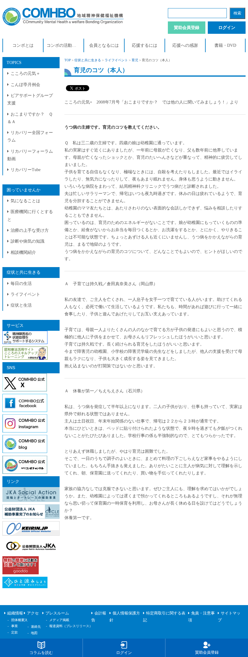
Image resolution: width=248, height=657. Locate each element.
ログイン (226, 27)
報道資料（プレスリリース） (71, 626)
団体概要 (17, 620)
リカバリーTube (26, 169)
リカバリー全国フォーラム (30, 136)
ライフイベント (25, 294)
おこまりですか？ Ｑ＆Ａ (30, 118)
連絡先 (36, 626)
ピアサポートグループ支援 (30, 99)
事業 (14, 626)
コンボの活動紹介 (63, 45)
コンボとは (23, 45)
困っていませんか (24, 190)
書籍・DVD (225, 45)
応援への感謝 (185, 45)
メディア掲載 (59, 620)
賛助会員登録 (186, 27)
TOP (67, 60)
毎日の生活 (21, 283)
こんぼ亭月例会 (25, 84)
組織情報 (15, 613)
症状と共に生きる (24, 272)
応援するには (144, 45)
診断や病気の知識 (27, 241)
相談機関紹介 (23, 252)
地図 (34, 633)
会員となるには (104, 45)
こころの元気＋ (25, 73)
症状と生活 (21, 305)
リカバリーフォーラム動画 (30, 155)
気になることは (25, 201)
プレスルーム (57, 613)
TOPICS (14, 62)
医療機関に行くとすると (30, 215)
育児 (135, 60)
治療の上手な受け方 (30, 230)
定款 (14, 632)
